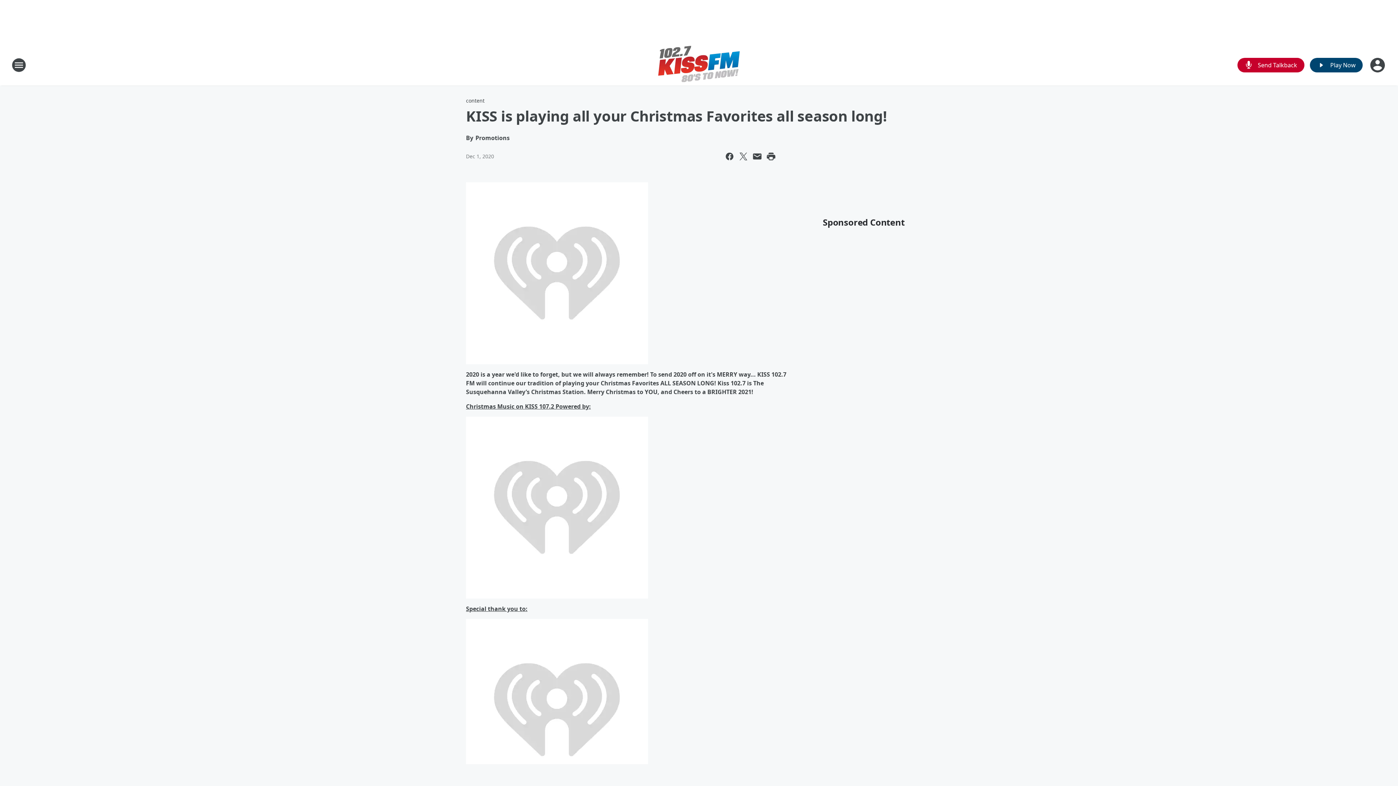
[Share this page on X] (743, 156)
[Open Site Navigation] (19, 65)
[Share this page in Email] (757, 156)
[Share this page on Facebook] (729, 156)
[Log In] (1378, 65)
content (475, 100)
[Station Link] (699, 65)
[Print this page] (771, 156)
